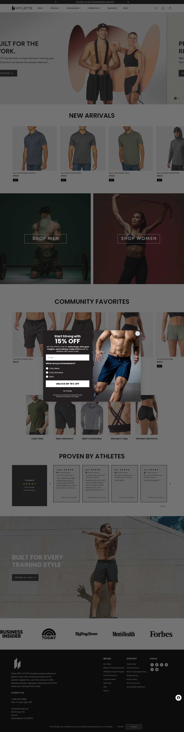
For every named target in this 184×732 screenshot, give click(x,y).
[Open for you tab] (178, 698)
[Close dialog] (137, 333)
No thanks (67, 391)
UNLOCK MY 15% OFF (67, 383)
